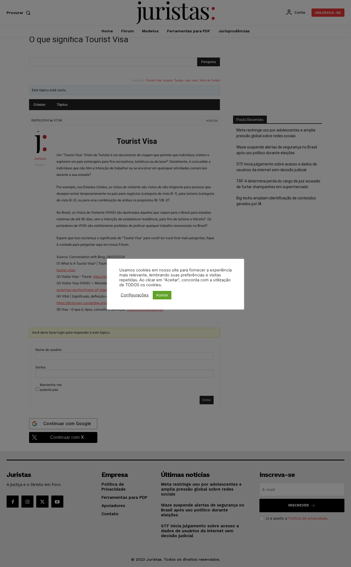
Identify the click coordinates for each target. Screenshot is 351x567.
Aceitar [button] (162, 295)
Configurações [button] (135, 295)
